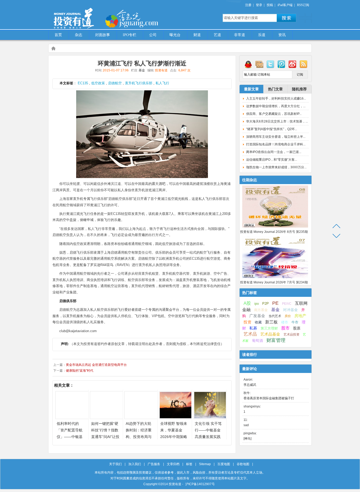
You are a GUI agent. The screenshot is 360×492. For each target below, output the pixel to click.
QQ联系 (248, 64)
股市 (285, 328)
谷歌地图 (243, 464)
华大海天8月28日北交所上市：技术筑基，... (277, 121)
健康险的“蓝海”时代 (79, 370)
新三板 (271, 321)
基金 (142, 70)
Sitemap (205, 464)
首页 (58, 35)
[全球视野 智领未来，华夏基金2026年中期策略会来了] (175, 417)
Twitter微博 (270, 64)
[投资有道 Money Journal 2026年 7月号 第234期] (275, 278)
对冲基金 (290, 310)
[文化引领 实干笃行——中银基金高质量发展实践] (210, 417)
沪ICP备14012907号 (200, 484)
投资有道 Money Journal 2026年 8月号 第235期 (274, 232)
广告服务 (154, 464)
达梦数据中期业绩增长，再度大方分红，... (275, 106)
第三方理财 (269, 328)
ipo (256, 304)
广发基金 (257, 316)
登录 (259, 5)
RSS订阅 (303, 5)
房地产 (300, 316)
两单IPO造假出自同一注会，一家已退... (273, 152)
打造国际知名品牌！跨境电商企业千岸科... (275, 144)
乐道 (261, 35)
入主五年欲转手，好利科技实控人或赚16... (276, 98)
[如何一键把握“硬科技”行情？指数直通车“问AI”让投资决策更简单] (106, 417)
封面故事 (102, 35)
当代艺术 (275, 316)
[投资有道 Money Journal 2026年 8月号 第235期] (275, 228)
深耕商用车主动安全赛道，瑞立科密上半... (275, 137)
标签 (189, 464)
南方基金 (261, 310)
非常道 (239, 35)
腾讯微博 (281, 64)
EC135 (83, 83)
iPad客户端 (285, 5)
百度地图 (223, 464)
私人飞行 (162, 83)
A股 (247, 303)
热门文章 (275, 89)
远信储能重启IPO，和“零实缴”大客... (271, 159)
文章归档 (173, 464)
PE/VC (286, 304)
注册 (248, 5)
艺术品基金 (270, 334)
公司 (153, 35)
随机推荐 (299, 89)
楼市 (284, 322)
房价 (288, 316)
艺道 (217, 35)
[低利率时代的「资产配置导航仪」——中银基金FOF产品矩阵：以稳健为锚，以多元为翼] (72, 417)
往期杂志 (249, 180)
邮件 (259, 64)
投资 (247, 322)
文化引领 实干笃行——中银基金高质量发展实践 (208, 430)
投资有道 (98, 15)
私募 (253, 328)
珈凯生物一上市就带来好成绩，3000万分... (276, 167)
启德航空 (115, 83)
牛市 (294, 322)
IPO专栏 (129, 35)
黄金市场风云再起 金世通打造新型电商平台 (96, 365)
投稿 (270, 5)
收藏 (258, 322)
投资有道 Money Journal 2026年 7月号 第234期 (274, 282)
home (53, 48)
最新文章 (251, 89)
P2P (265, 304)
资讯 (282, 35)
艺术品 (250, 334)
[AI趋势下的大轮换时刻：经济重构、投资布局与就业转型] (141, 417)
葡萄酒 (257, 340)
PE (275, 303)
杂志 (78, 35)
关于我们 (115, 464)
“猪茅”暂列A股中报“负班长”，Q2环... (271, 129)
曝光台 (175, 35)
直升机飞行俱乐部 (138, 83)
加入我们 (134, 464)
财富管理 (275, 340)
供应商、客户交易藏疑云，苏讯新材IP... (273, 114)
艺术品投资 (291, 334)
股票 (296, 328)
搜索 (286, 18)
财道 (197, 35)
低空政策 (98, 83)
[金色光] (140, 18)
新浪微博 (292, 64)
